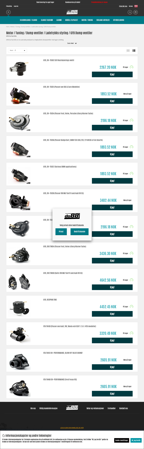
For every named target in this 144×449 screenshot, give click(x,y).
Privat (61, 231)
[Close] (92, 208)
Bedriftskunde (79, 231)
